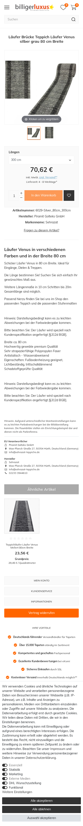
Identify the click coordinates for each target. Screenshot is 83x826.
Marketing (16, 774)
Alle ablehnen (41, 809)
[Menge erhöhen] (21, 193)
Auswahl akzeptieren (41, 818)
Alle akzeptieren (42, 801)
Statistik (14, 770)
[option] (22, 532)
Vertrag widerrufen (42, 613)
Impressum (57, 749)
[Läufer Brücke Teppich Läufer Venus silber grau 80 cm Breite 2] (49, 134)
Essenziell (15, 765)
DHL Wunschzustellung (25, 783)
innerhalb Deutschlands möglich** (44, 677)
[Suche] (73, 19)
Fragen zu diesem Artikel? (41, 230)
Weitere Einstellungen (17, 792)
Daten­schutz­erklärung (41, 758)
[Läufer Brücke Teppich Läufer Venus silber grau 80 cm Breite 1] (34, 134)
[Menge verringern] (21, 198)
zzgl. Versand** (48, 177)
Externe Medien (19, 779)
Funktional (16, 787)
